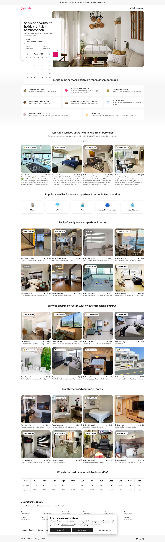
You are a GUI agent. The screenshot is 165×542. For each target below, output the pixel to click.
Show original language (98, 2)
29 (46, 77)
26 (34, 77)
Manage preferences (104, 530)
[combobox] (41, 42)
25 (31, 77)
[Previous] (79, 141)
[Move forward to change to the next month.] (49, 54)
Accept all (60, 530)
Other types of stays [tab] (43, 506)
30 (50, 77)
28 (42, 77)
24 (27, 77)
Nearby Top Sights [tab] (59, 506)
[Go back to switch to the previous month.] (27, 54)
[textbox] (33, 48)
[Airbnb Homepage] (26, 8)
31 (27, 81)
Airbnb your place (136, 8)
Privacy (36, 539)
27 (38, 77)
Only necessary (82, 530)
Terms (43, 539)
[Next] (86, 141)
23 (50, 73)
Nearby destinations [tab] (27, 506)
